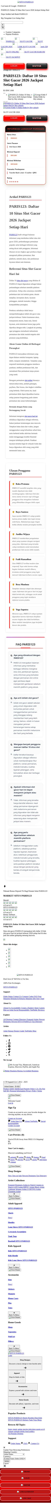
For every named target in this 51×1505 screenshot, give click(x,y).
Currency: (7, 1456)
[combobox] (12, 22)
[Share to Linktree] (9, 957)
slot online (28, 380)
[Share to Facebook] (9, 953)
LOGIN (14, 66)
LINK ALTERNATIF (27, 1491)
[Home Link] (17, 1354)
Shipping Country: (10, 1452)
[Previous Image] (7, 101)
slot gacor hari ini (31, 416)
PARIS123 (13, 235)
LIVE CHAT (27, 1497)
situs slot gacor (22, 281)
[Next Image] (4, 101)
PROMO (27, 1472)
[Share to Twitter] (9, 950)
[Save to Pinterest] (9, 960)
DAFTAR (36, 66)
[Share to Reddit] (9, 963)
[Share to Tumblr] (9, 967)
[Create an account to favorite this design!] (4, 93)
